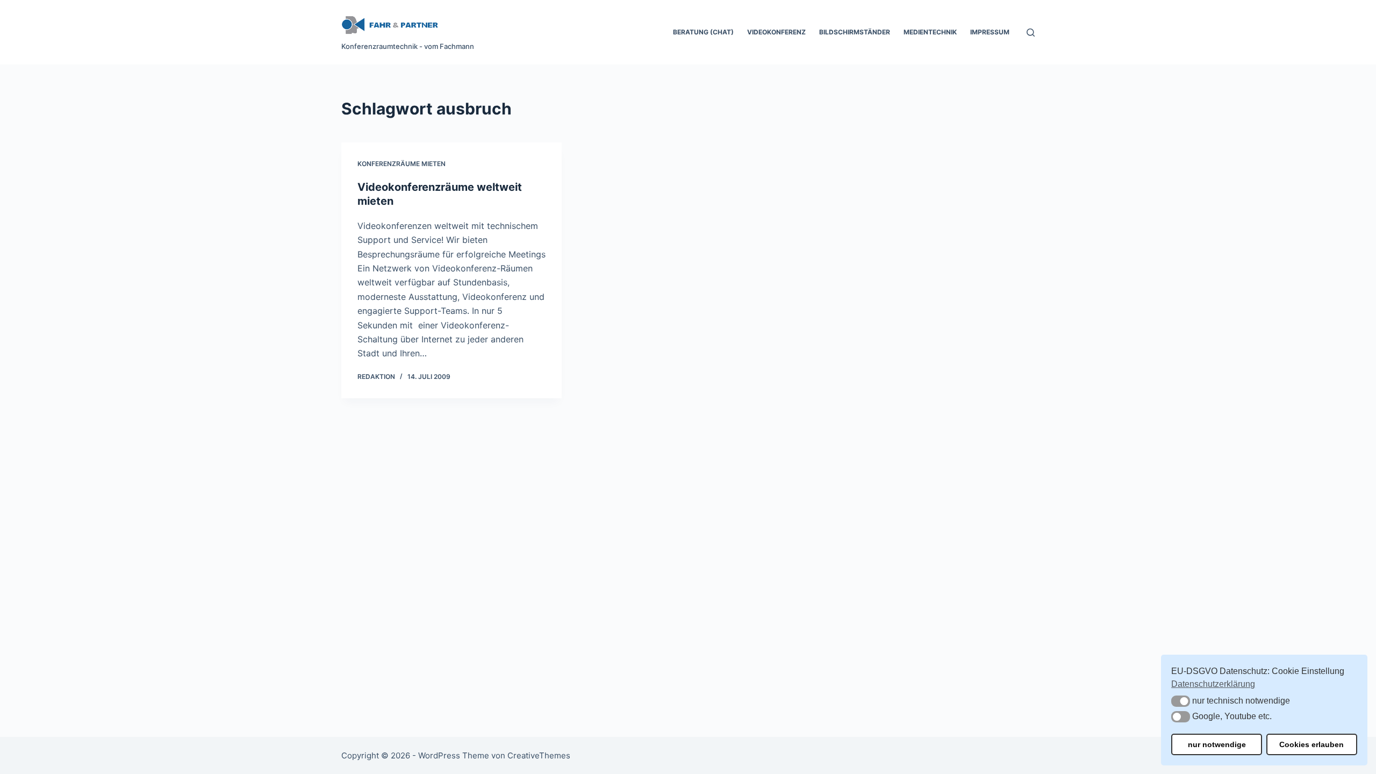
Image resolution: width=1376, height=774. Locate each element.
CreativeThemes (538, 755)
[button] (1180, 701)
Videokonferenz (776, 32)
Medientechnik (930, 32)
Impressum (989, 32)
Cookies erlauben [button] (1311, 744)
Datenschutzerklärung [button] (1213, 684)
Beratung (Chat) (703, 32)
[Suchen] (1031, 32)
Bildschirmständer (854, 32)
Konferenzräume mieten (401, 164)
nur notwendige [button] (1217, 744)
